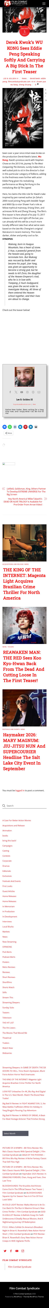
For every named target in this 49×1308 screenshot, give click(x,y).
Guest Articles (8, 891)
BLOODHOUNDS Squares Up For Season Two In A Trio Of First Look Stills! (22, 1196)
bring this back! (9, 840)
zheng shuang (25, 84)
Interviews (7, 921)
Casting (5, 850)
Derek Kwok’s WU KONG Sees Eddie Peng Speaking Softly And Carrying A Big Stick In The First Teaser (24, 56)
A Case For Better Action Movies (16, 820)
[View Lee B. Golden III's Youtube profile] (21, 392)
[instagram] (22, 1250)
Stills (4, 992)
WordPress (18, 1297)
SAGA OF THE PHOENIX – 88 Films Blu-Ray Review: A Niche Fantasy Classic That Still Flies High (24, 1158)
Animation (7, 830)
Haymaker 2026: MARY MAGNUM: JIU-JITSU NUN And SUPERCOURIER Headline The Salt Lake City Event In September (24, 751)
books (5, 835)
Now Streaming (9, 941)
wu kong (14, 84)
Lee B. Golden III (10, 78)
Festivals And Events (11, 729)
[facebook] (11, 1250)
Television (6, 1017)
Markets (6, 931)
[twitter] (5, 1250)
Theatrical (6, 1038)
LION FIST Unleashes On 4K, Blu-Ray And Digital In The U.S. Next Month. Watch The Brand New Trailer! (23, 1095)
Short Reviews (8, 977)
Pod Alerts (7, 952)
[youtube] (16, 1250)
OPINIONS (7, 946)
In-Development (9, 916)
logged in (19, 790)
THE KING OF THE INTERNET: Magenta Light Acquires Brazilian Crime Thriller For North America (24, 584)
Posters (5, 962)
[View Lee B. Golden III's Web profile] (33, 392)
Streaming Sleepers (11, 1002)
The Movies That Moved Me (14, 1033)
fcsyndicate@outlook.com (22, 404)
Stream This (7, 997)
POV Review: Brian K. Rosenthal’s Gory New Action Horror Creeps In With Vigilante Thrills (23, 1237)
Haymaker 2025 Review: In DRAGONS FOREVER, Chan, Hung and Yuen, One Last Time (24, 1177)
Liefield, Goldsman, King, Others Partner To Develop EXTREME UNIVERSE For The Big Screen (26, 491)
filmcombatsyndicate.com (19, 81)
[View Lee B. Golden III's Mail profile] (39, 392)
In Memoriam (8, 906)
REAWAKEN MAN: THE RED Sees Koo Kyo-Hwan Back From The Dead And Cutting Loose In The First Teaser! (23, 666)
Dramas (6, 866)
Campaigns (7, 845)
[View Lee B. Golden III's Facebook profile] (10, 392)
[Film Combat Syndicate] (15, 6)
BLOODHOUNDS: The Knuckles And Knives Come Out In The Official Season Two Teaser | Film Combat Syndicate (23, 1189)
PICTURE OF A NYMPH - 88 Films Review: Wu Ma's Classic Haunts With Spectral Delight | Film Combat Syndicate (23, 1151)
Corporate (6, 860)
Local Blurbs (8, 926)
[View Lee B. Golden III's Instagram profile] (27, 392)
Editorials (6, 871)
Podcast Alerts (8, 957)
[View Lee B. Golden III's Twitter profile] (16, 392)
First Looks (7, 886)
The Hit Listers (8, 1027)
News (24, 78)
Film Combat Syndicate (17, 1260)
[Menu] (44, 3)
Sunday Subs (8, 1007)
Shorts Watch (8, 987)
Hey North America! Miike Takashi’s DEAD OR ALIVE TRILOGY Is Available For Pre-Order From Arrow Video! (23, 501)
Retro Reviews (8, 967)
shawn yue (41, 81)
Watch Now (7, 1048)
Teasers (11, 647)
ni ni (33, 81)
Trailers (5, 1043)
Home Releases (9, 896)
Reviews (6, 972)
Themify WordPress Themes (33, 1297)
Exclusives (7, 876)
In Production (8, 911)
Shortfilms (7, 982)
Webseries (7, 1053)
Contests (6, 855)
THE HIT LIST (8, 1022)
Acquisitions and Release (13, 564)
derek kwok (35, 78)
